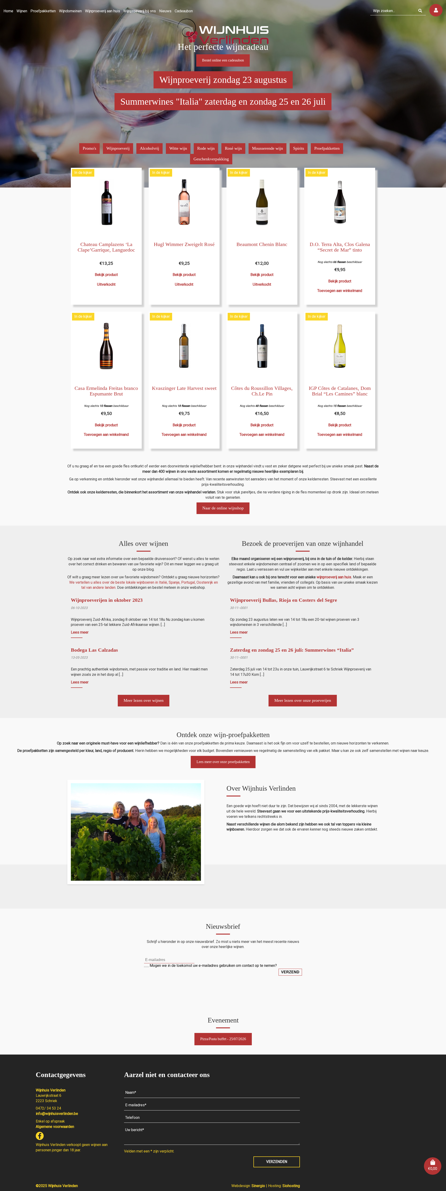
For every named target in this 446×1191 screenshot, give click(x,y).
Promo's (89, 148)
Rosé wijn (233, 148)
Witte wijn (178, 148)
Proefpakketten (327, 148)
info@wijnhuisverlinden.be (57, 1113)
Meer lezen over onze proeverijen (302, 700)
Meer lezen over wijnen (144, 700)
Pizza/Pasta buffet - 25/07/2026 (223, 1039)
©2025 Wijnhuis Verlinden (57, 1186)
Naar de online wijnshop (223, 508)
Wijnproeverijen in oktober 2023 (107, 600)
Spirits (298, 148)
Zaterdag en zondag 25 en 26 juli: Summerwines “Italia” (292, 650)
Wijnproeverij (118, 148)
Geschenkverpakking (211, 159)
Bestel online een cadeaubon (223, 60)
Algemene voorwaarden (55, 1126)
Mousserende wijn (267, 148)
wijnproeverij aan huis (334, 577)
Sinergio (259, 1186)
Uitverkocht (106, 284)
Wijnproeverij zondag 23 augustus (223, 79)
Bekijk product (106, 274)
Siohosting (291, 1186)
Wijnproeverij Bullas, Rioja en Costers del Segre (283, 600)
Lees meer (80, 632)
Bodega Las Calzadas (94, 650)
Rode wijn (206, 148)
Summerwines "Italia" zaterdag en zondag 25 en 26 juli (223, 101)
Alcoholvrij (149, 148)
